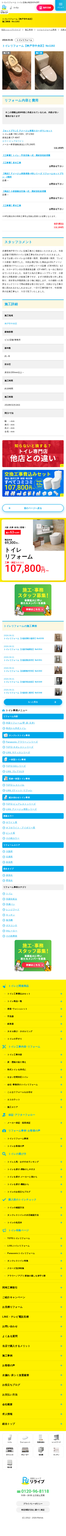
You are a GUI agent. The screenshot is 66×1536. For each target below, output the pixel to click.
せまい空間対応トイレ (17, 1077)
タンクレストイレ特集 (17, 1261)
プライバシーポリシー (33, 1504)
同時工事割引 (10, 1287)
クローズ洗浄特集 (15, 1268)
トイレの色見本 (14, 1222)
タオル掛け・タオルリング (19, 1031)
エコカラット (13, 1099)
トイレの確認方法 (15, 1207)
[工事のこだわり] (33, 465)
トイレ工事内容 (14, 1054)
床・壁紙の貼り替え (16, 1062)
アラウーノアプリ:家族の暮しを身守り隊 (26, 1276)
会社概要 (7, 1404)
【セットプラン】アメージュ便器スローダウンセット (27, 131)
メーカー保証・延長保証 (18, 1123)
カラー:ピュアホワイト (13, 141)
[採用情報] (33, 616)
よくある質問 (10, 1336)
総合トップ (8, 1423)
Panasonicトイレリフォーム (21, 1253)
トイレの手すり (14, 1039)
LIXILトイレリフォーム (18, 1246)
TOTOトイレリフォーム (18, 1238)
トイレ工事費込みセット (18, 994)
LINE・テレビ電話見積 (15, 1316)
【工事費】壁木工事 (11, 206)
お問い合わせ (10, 1326)
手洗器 (10, 1016)
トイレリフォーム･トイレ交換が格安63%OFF (20, 2)
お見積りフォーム (12, 1306)
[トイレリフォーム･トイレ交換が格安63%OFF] (4, 9)
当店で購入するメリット (16, 1345)
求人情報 (7, 1414)
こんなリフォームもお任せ (19, 1092)
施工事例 (7, 1355)
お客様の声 (8, 1365)
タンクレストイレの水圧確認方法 (23, 1215)
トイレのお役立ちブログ (18, 1192)
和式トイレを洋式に (16, 1069)
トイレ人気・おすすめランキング (23, 1162)
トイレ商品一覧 (14, 1001)
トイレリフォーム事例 (17, 1138)
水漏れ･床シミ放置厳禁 (15, 1375)
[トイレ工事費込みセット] (33, 495)
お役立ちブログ (11, 1384)
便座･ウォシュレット (17, 1009)
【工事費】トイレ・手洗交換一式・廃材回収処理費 (26, 155)
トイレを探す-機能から (18, 1184)
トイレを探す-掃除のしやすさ (21, 1169)
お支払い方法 (10, 1394)
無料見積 (47, 8)
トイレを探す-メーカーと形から (22, 1177)
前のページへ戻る (33, 508)
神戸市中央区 (11, 324)
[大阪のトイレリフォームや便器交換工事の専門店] (33, 1483)
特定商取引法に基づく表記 (33, 1510)
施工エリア (12, 1107)
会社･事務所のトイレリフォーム (22, 1084)
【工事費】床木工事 (11, 163)
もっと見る (33, 702)
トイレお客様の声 (15, 1146)
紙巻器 (10, 1024)
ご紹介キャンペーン (13, 1297)
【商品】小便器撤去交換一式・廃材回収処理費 (24, 191)
